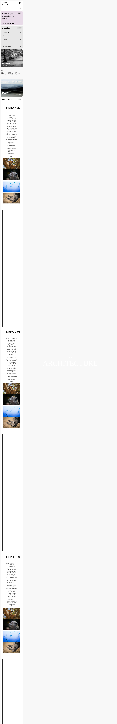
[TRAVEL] (12, 88)
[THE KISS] (12, 58)
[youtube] (20, 8)
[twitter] (14, 8)
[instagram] (16, 8)
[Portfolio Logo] (5, 2)
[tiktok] (18, 8)
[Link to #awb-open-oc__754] (20, 3)
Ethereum (17, 72)
